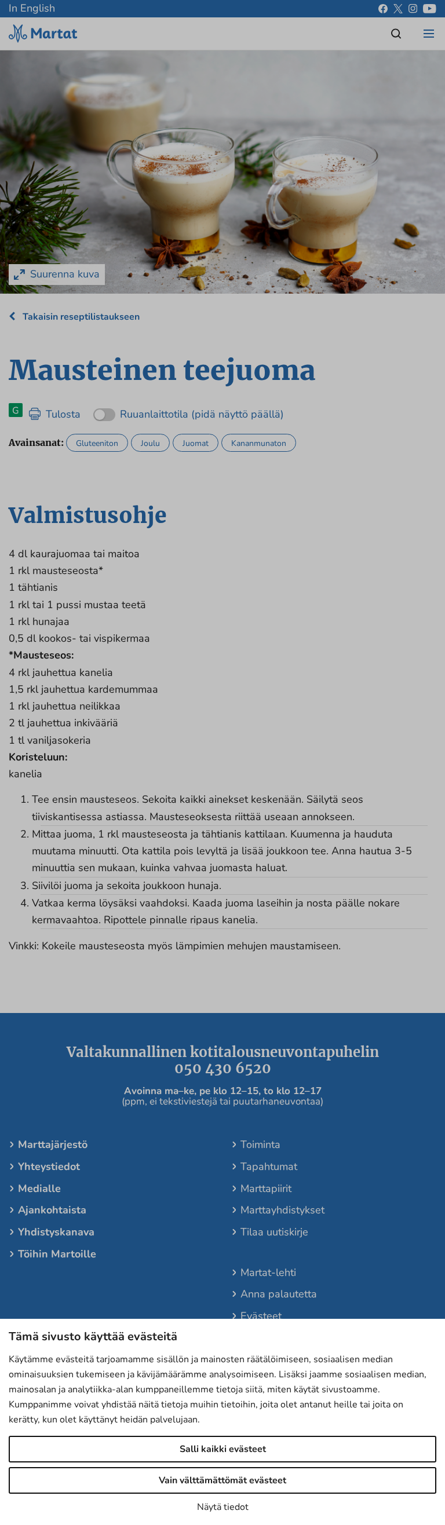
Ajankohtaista (52, 1210)
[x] (398, 8)
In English (32, 8)
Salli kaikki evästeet (223, 1449)
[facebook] (383, 8)
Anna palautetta (278, 1294)
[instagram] (412, 8)
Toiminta (260, 1144)
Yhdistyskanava (56, 1232)
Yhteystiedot (49, 1166)
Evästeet (261, 1316)
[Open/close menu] (429, 33)
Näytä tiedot (223, 1507)
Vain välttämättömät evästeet (222, 1480)
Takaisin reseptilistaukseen (80, 316)
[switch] (188, 410)
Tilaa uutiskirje (274, 1232)
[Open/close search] (396, 33)
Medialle (39, 1188)
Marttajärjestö (52, 1144)
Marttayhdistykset (282, 1210)
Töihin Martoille (57, 1254)
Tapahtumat (268, 1166)
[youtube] (429, 8)
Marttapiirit (265, 1188)
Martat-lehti (268, 1272)
